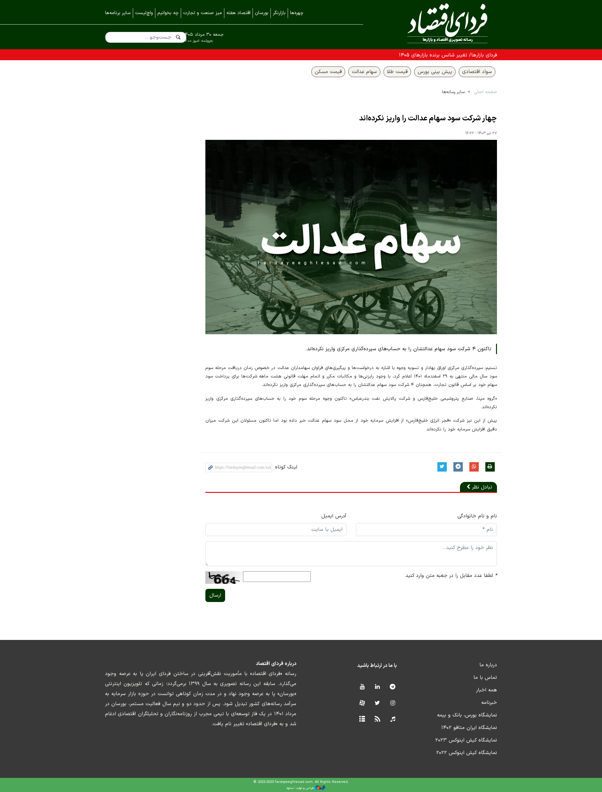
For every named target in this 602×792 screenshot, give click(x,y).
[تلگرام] (393, 687)
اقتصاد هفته (238, 13)
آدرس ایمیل (333, 516)
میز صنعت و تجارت (202, 13)
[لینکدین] (377, 687)
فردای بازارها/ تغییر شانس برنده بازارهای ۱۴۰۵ (448, 55)
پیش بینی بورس (435, 72)
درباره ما (488, 665)
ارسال (215, 595)
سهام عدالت (364, 72)
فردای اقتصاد (439, 24)
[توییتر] (377, 703)
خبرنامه (489, 702)
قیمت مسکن (328, 72)
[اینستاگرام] (393, 703)
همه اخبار (486, 690)
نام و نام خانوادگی (477, 516)
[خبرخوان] (377, 719)
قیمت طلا (397, 72)
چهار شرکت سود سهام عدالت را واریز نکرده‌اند (428, 118)
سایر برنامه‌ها (118, 13)
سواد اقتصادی (477, 72)
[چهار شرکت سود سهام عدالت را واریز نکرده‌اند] (351, 237)
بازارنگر (279, 13)
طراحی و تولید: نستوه (300, 788)
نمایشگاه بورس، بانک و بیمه (467, 715)
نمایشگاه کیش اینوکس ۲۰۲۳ (466, 740)
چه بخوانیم (168, 13)
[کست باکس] (393, 719)
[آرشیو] (362, 719)
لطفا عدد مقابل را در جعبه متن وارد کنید (451, 575)
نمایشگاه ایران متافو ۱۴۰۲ (469, 727)
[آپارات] (362, 703)
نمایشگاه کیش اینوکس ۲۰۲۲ (466, 753)
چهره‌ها (297, 13)
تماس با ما (485, 677)
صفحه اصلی (485, 92)
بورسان (261, 13)
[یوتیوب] (362, 687)
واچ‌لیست (144, 13)
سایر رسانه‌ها (453, 92)
